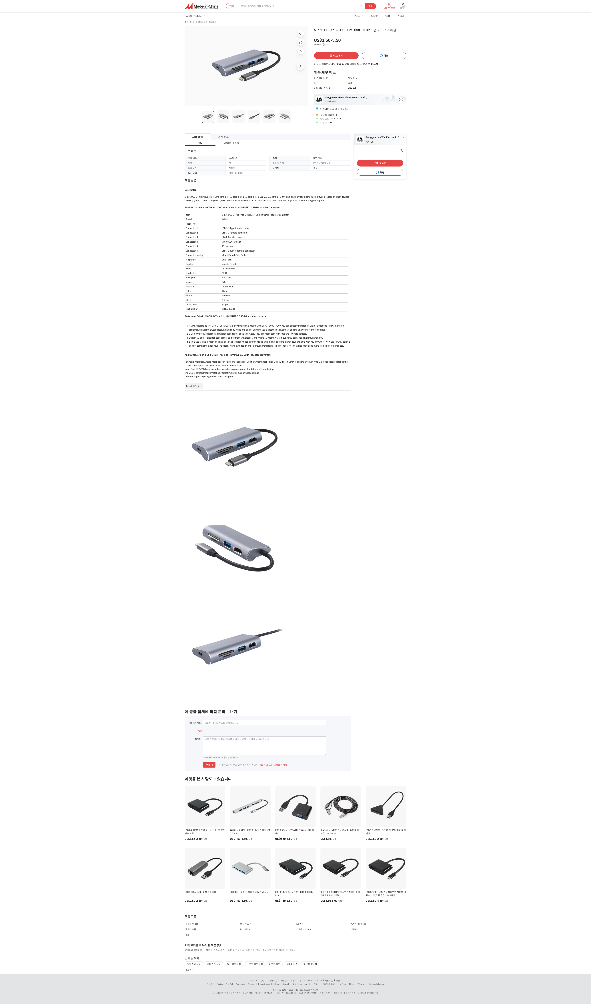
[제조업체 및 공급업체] (201, 6)
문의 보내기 (336, 55)
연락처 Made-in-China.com (311, 980)
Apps (387, 15)
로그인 (403, 8)
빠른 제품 (329, 980)
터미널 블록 (190, 929)
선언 (262, 980)
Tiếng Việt (362, 984)
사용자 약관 (272, 980)
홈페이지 (188, 22)
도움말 (374, 15)
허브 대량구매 (310, 963)
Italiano (276, 984)
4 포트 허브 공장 (255, 963)
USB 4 (298, 923)
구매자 (357, 15)
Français (251, 984)
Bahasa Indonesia (376, 984)
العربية (307, 984)
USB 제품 (212, 22)
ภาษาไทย (342, 984)
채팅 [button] (386, 55)
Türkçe (351, 984)
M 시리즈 (244, 923)
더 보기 (188, 969)
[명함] (401, 150)
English (220, 984)
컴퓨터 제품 (200, 22)
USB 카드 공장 (214, 963)
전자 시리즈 (245, 929)
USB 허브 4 (292, 963)
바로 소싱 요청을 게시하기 (274, 764)
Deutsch (286, 984)
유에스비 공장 (194, 963)
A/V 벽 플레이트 (358, 923)
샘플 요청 (373, 63)
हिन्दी (333, 984)
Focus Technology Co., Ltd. (299, 990)
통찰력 (339, 980)
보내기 (209, 764)
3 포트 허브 (274, 963)
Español (229, 984)
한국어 (316, 984)
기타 (187, 934)
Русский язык (264, 984)
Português (240, 984)
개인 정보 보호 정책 (288, 980)
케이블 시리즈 (302, 929)
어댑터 (354, 929)
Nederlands (297, 984)
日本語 (325, 984)
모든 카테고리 (195, 15)
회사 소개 (253, 980)
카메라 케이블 (191, 923)
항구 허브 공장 (234, 963)
